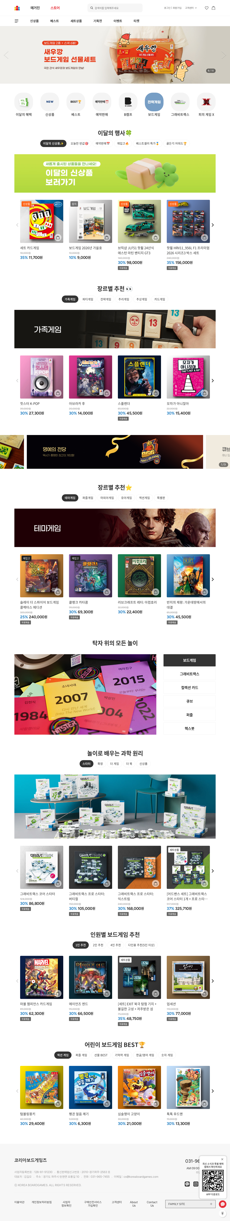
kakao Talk (187, 1184)
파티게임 (87, 299)
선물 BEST (101, 1055)
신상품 (34, 21)
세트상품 (76, 21)
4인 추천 (116, 945)
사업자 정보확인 (66, 1204)
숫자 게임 (167, 1055)
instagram (195, 1184)
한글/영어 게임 (145, 1055)
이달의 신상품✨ (53, 143)
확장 (100, 763)
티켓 (136, 21)
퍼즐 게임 (81, 1055)
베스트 (54, 21)
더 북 (129, 763)
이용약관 (19, 1202)
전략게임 (105, 299)
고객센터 (189, 7)
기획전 (97, 21)
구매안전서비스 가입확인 (93, 1204)
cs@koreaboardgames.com (141, 1176)
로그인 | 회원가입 (172, 7)
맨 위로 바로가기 (222, 1214)
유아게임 (126, 498)
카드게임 (159, 299)
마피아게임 (107, 498)
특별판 (161, 498)
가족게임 (70, 299)
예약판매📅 (103, 143)
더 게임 (114, 763)
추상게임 (141, 299)
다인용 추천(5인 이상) (141, 945)
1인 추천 (80, 945)
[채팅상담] (222, 1204)
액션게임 (144, 498)
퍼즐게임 (87, 498)
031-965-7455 (100, 1176)
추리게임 (123, 299)
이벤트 (118, 21)
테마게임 (70, 498)
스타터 (86, 763)
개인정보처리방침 (42, 1202)
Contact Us (152, 1204)
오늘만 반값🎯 (79, 143)
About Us (134, 1204)
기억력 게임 (122, 1055)
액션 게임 (63, 1055)
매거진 (35, 8)
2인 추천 (98, 945)
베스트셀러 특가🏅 (147, 143)
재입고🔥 (123, 143)
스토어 (55, 8)
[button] (6, 55)
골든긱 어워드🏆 (176, 143)
